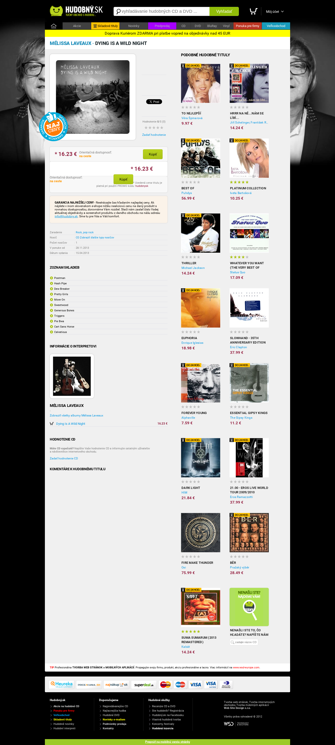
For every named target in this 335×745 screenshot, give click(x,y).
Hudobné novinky (63, 724)
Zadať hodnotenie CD (64, 458)
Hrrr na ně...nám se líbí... (247, 115)
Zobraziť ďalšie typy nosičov (97, 237)
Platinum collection (248, 188)
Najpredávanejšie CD (115, 706)
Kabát (185, 646)
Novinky (133, 26)
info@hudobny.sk (66, 216)
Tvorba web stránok (236, 702)
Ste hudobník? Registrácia (168, 710)
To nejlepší (191, 113)
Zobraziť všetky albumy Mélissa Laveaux (76, 415)
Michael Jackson (193, 268)
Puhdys (186, 193)
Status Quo (237, 272)
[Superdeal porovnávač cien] (144, 688)
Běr (233, 563)
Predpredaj (162, 26)
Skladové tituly (108, 26)
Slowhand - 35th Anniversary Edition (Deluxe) (248, 340)
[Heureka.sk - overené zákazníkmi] (62, 688)
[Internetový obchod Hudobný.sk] (77, 11)
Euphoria (189, 338)
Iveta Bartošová (241, 193)
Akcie (77, 26)
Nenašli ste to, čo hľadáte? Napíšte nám (249, 632)
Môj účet (272, 12)
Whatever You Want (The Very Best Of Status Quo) (247, 265)
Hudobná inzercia (162, 728)
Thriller (188, 263)
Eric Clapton (238, 347)
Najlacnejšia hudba (114, 710)
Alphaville (188, 417)
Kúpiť (153, 154)
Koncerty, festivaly (163, 724)
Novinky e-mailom (114, 719)
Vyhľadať (224, 11)
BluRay (212, 26)
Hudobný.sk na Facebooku (168, 715)
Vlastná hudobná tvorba (166, 719)
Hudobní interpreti (64, 728)
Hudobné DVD (111, 715)
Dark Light (190, 488)
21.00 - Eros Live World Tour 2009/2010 (249, 490)
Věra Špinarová (192, 118)
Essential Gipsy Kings (249, 413)
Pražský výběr (239, 567)
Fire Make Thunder (197, 563)
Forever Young (194, 413)
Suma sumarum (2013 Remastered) (199, 640)
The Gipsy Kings (241, 417)
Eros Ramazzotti (241, 497)
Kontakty (108, 728)
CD (183, 26)
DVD (198, 26)
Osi (183, 567)
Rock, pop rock (85, 232)
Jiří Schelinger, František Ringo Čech (249, 122)
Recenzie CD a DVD (163, 706)
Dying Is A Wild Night (70, 424)
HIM (184, 492)
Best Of (187, 188)
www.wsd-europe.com (246, 667)
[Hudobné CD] (89, 688)
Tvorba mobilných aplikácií (252, 705)
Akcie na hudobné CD (66, 706)
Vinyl (226, 26)
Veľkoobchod (276, 26)
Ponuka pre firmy (247, 26)
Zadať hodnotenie (154, 135)
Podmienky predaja (114, 724)
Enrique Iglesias (192, 343)
